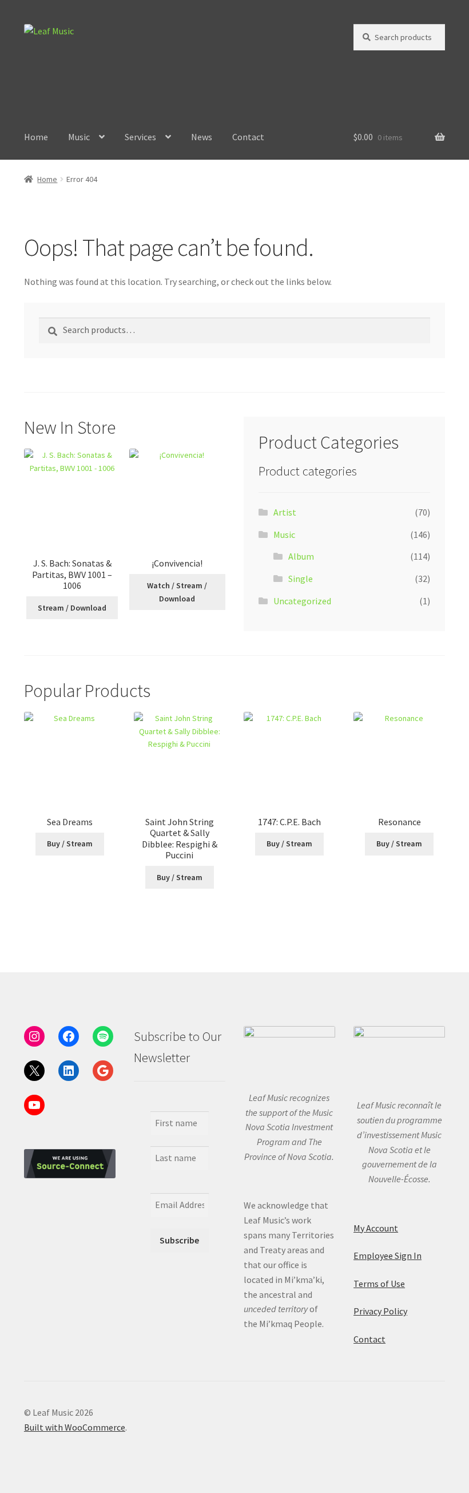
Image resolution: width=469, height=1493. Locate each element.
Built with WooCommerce (74, 1427)
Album (301, 556)
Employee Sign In (387, 1255)
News (201, 136)
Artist (284, 512)
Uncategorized (302, 601)
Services (140, 136)
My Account (375, 1228)
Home (36, 136)
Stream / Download (72, 608)
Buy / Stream (70, 843)
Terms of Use (379, 1283)
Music (79, 136)
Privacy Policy (380, 1311)
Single (300, 578)
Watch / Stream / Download (177, 592)
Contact (248, 136)
